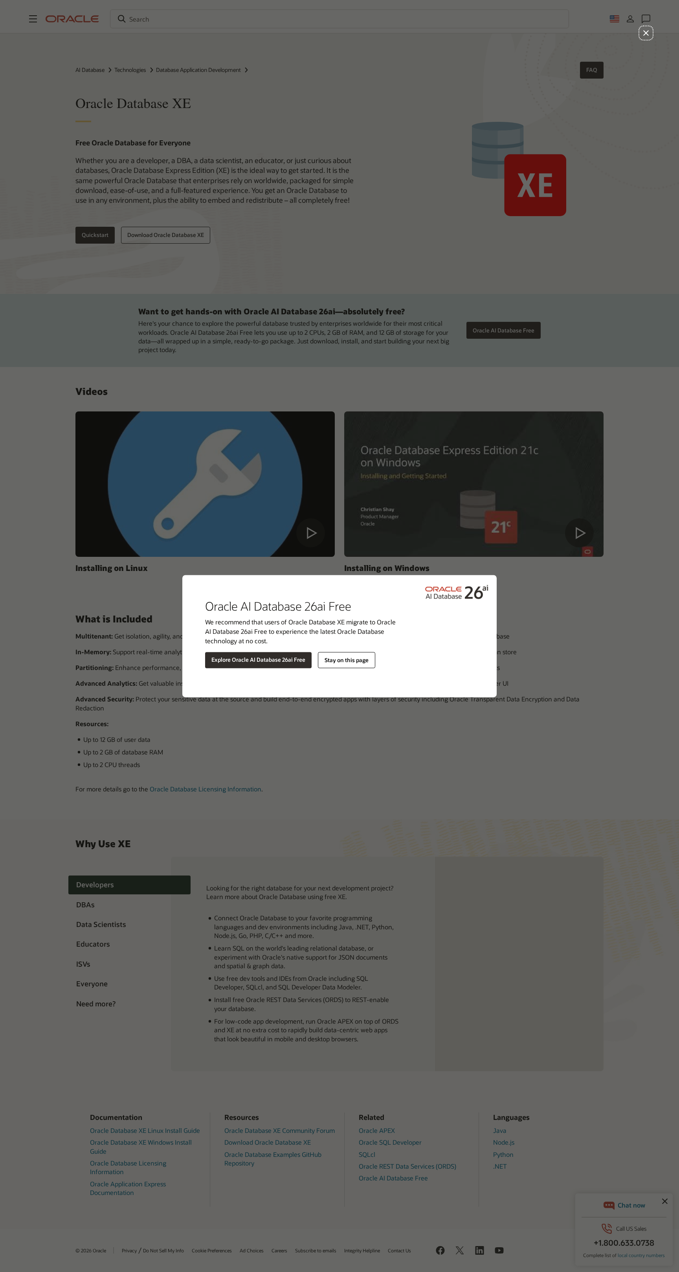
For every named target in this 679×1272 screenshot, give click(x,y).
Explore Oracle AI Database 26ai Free (258, 659)
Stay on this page (347, 660)
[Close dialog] (646, 33)
